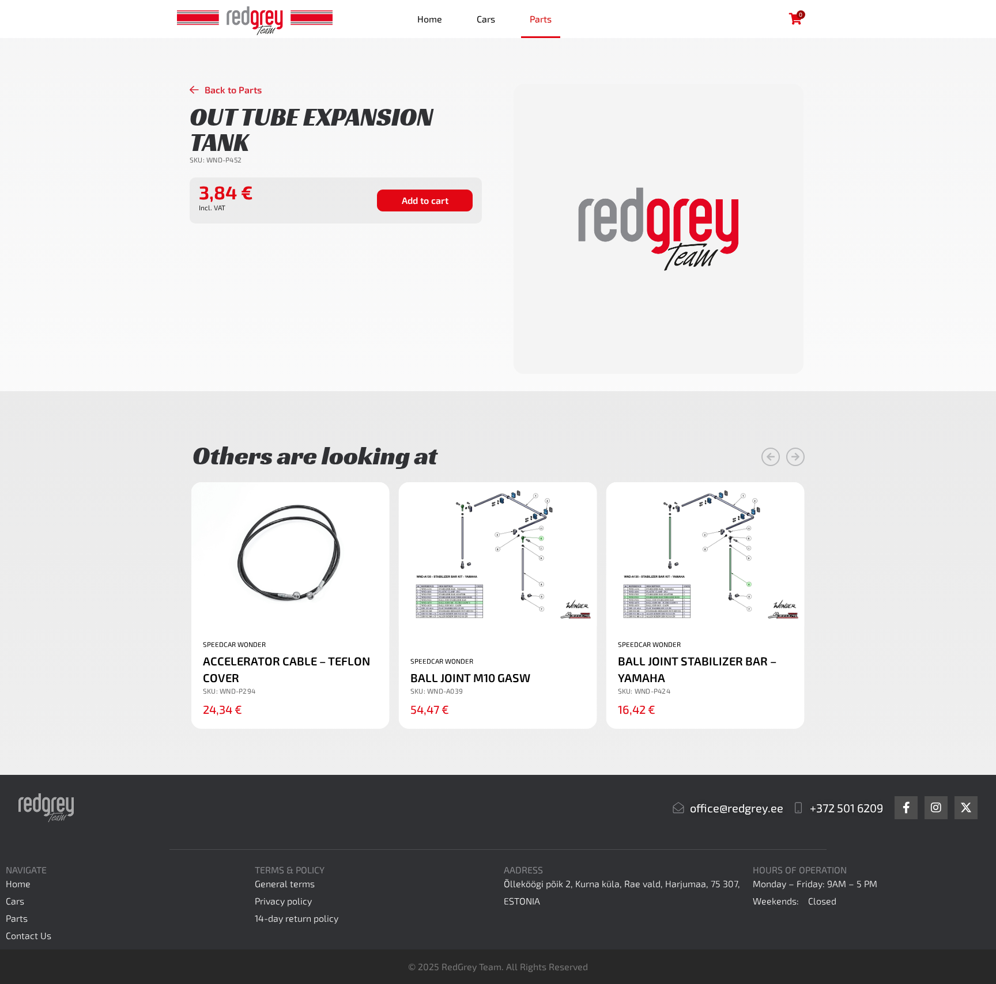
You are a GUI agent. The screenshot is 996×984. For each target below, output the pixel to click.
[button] (770, 457)
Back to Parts (233, 89)
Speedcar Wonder (234, 644)
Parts (541, 18)
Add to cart (425, 200)
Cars (486, 18)
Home (429, 18)
